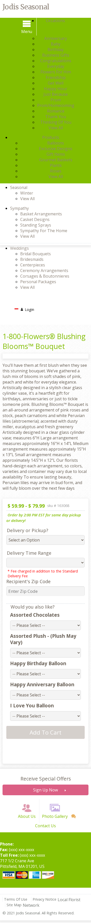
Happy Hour (55, 88)
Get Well (55, 83)
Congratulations (55, 60)
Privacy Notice (44, 899)
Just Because (55, 94)
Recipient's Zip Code (28, 581)
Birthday (56, 49)
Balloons (55, 143)
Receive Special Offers (45, 778)
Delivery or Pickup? (27, 530)
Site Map (14, 904)
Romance (55, 111)
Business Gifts (55, 55)
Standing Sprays (35, 225)
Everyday (55, 66)
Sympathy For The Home (43, 230)
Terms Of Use (15, 899)
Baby (55, 44)
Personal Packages (38, 281)
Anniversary (55, 38)
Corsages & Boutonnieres (44, 276)
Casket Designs (35, 219)
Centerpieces (32, 265)
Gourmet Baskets (55, 160)
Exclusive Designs (55, 148)
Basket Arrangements (41, 214)
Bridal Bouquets (35, 254)
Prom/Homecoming (55, 105)
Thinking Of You (55, 122)
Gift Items (56, 154)
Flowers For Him (55, 72)
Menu (26, 31)
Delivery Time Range (29, 553)
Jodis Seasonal (26, 7)
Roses (55, 171)
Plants (56, 165)
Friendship (56, 77)
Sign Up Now (45, 790)
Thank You (55, 116)
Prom (56, 100)
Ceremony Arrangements (44, 270)
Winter (26, 193)
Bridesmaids (31, 259)
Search (44, 308)
